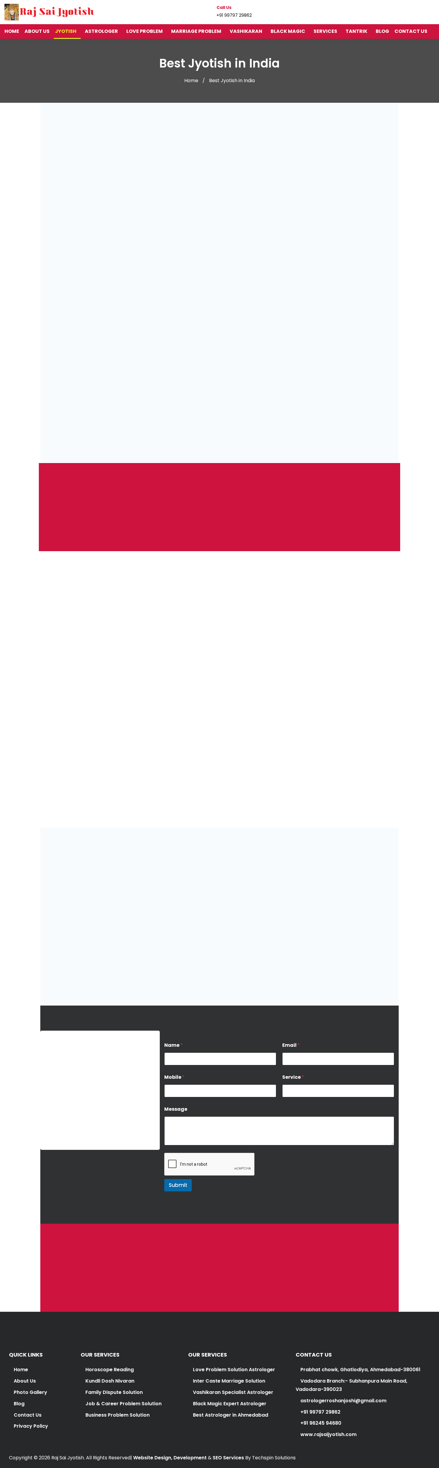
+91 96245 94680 (320, 1423)
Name (173, 1045)
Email (291, 1045)
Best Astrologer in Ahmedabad (230, 1415)
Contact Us (28, 1415)
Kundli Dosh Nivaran (109, 1380)
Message (175, 1109)
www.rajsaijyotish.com (328, 1434)
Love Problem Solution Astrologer (234, 1369)
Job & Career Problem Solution (123, 1403)
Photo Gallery (30, 1392)
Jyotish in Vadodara (189, 657)
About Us (25, 1380)
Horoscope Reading (109, 1369)
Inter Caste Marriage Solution (229, 1380)
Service (293, 1077)
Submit (178, 1185)
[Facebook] (410, 11)
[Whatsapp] (432, 11)
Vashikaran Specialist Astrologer (232, 1392)
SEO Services (228, 1457)
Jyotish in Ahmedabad (354, 649)
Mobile (174, 1077)
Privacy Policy (31, 1426)
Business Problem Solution (117, 1415)
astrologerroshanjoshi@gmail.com (88, 1110)
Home (191, 80)
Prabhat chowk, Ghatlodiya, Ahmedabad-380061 (359, 1369)
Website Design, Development (170, 1457)
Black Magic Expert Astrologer (229, 1403)
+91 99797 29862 (65, 1135)
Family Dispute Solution (114, 1392)
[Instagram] (421, 11)
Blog (19, 1403)
